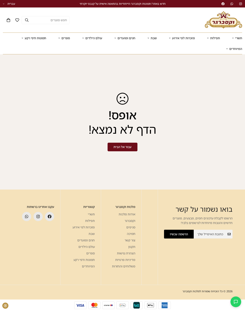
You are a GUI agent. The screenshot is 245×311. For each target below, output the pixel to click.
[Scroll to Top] (7, 290)
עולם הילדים (93, 38)
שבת (154, 38)
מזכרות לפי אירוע (183, 38)
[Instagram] (240, 3)
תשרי (91, 214)
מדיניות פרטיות (125, 260)
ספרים (65, 38)
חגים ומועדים (126, 38)
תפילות (215, 38)
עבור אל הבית (122, 147)
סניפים (130, 227)
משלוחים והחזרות (123, 266)
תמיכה (131, 234)
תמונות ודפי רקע (35, 38)
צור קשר (130, 240)
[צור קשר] (235, 301)
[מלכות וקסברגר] (223, 20)
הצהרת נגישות (126, 253)
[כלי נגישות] (5, 306)
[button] (8, 20)
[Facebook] (223, 3)
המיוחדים (88, 266)
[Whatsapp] (231, 3)
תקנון (131, 247)
